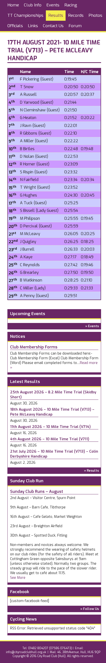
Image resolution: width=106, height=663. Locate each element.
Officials (15, 26)
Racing (70, 5)
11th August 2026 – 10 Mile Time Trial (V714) (50, 426)
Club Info (32, 5)
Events (52, 5)
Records (76, 15)
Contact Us (53, 26)
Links (33, 26)
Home (13, 5)
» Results (91, 470)
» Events (92, 326)
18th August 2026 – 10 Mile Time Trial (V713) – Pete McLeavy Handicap (52, 412)
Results (55, 15)
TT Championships (25, 15)
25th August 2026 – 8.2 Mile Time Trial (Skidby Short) (53, 395)
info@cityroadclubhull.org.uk (26, 652)
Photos (95, 15)
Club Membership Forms (33, 347)
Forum (75, 26)
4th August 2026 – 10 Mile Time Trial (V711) (49, 439)
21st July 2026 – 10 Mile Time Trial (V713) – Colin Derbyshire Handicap (54, 454)
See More (17, 577)
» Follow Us (89, 609)
